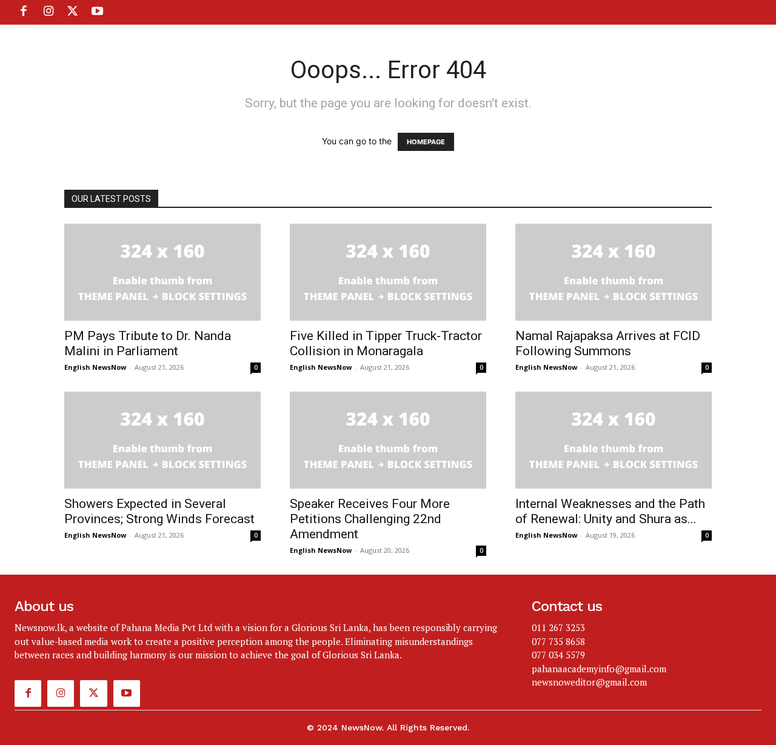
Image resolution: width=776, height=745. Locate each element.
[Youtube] (97, 12)
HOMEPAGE (426, 142)
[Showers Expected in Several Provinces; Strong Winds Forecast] (162, 440)
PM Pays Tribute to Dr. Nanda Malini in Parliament (147, 343)
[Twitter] (73, 12)
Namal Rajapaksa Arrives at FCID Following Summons (607, 343)
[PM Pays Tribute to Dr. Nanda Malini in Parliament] (162, 272)
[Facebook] (24, 12)
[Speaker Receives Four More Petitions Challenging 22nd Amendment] (388, 440)
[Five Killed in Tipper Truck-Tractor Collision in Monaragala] (388, 272)
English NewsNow (95, 367)
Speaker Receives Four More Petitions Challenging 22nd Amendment (370, 518)
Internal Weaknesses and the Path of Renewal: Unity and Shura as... (610, 511)
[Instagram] (48, 12)
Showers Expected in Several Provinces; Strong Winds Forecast (159, 511)
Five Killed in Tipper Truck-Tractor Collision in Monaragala (386, 343)
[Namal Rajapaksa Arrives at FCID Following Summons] (613, 272)
